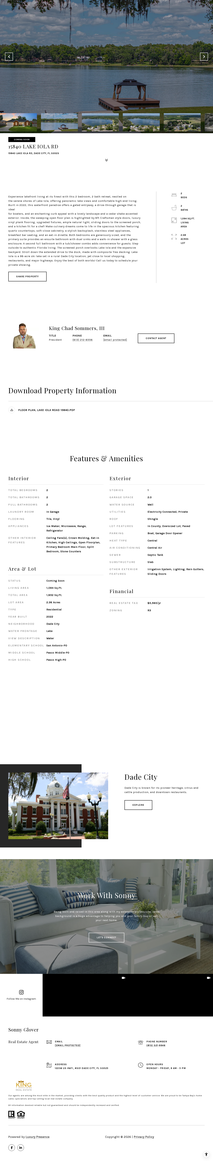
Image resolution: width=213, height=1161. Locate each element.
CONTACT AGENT (156, 338)
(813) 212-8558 (83, 339)
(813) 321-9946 (155, 1045)
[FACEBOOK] (11, 1147)
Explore (138, 805)
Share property (27, 276)
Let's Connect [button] (106, 937)
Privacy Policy (144, 1137)
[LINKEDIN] (20, 1147)
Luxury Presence (38, 1137)
